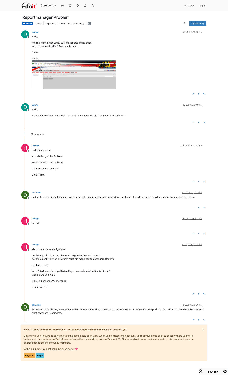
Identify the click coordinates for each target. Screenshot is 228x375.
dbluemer (36, 192)
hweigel (35, 145)
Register (29, 355)
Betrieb (28, 23)
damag (35, 32)
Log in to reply (197, 23)
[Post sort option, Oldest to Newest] (184, 23)
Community (48, 5)
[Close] (203, 329)
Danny (35, 105)
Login (40, 355)
